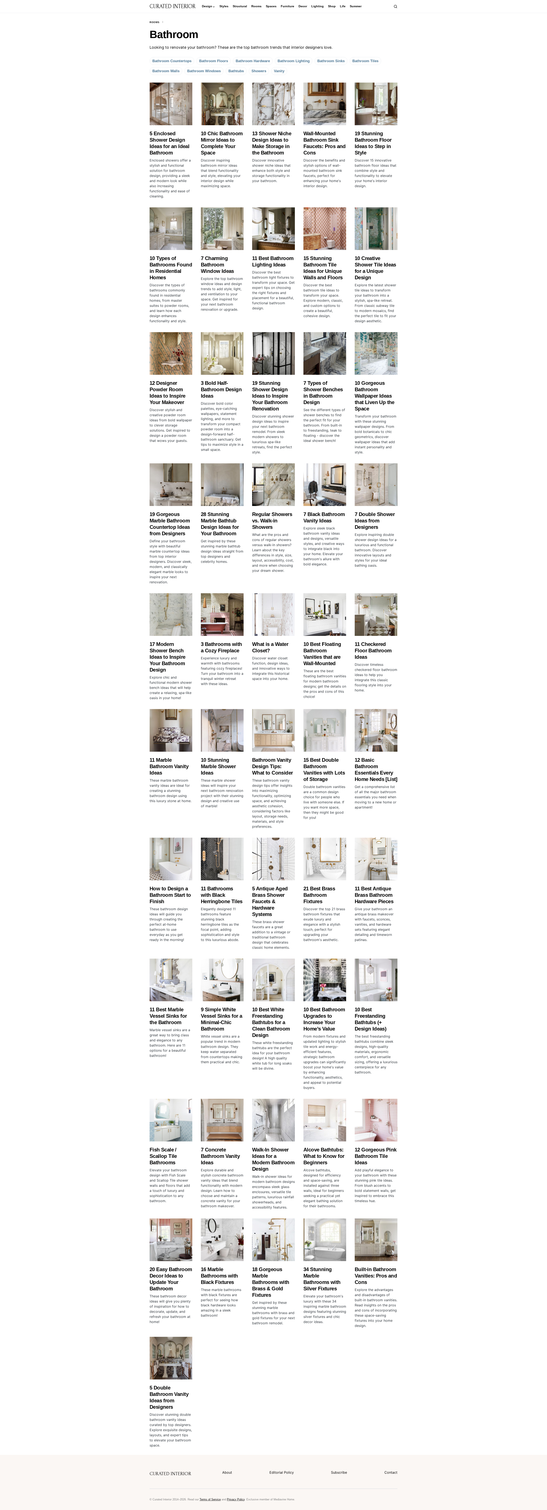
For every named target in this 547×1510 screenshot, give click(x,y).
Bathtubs (236, 71)
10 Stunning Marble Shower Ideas (218, 766)
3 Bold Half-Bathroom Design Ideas (221, 389)
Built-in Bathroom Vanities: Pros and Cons (376, 1275)
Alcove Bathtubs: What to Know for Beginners (323, 1156)
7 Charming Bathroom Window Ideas (217, 264)
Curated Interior (173, 6)
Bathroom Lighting (294, 61)
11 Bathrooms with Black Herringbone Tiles (222, 895)
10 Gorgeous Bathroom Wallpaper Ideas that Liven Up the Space (374, 396)
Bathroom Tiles (365, 61)
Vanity (279, 71)
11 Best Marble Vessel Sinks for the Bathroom (168, 1016)
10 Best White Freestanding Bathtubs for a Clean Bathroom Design (271, 1022)
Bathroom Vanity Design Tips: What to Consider (272, 766)
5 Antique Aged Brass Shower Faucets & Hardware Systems (270, 901)
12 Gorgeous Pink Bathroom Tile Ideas (375, 1156)
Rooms (154, 22)
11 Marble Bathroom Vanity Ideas (169, 766)
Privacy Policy (236, 1499)
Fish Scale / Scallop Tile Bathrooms (163, 1156)
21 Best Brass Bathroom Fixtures (319, 895)
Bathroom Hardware (253, 61)
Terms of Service (210, 1499)
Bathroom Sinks (331, 61)
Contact (390, 1472)
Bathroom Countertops (171, 61)
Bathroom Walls (165, 71)
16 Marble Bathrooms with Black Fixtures (219, 1275)
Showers (258, 71)
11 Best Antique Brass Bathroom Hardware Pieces (374, 895)
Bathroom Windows (204, 71)
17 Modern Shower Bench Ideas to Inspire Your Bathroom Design (167, 657)
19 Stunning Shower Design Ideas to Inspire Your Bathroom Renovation (270, 396)
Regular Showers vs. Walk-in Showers (272, 520)
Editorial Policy (281, 1472)
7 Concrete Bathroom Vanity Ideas (220, 1156)
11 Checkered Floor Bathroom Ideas (373, 650)
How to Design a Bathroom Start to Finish (170, 895)
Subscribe (339, 1472)
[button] (395, 6)
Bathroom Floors (213, 61)
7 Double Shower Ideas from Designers (375, 520)
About (227, 1472)
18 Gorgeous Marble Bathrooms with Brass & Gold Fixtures (270, 1282)
